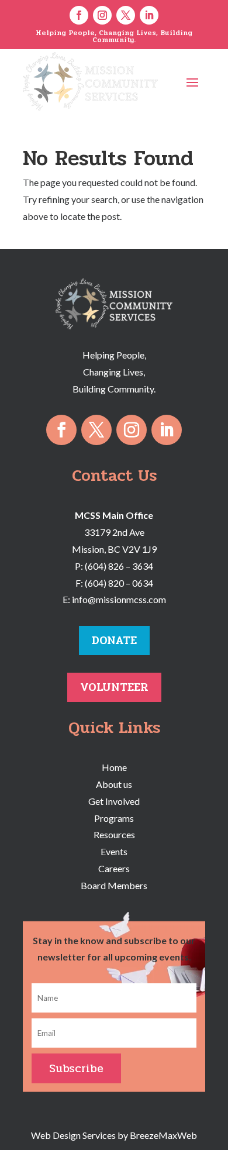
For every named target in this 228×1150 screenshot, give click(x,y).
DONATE (114, 640)
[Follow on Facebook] (79, 15)
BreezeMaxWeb (163, 1135)
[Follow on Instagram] (102, 15)
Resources (114, 834)
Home (114, 767)
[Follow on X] (125, 15)
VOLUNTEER (114, 687)
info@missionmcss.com (119, 599)
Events (114, 851)
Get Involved (114, 801)
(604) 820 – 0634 (119, 582)
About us (114, 784)
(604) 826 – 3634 (119, 565)
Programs (114, 818)
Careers (114, 868)
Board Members (114, 885)
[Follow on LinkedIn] (149, 15)
